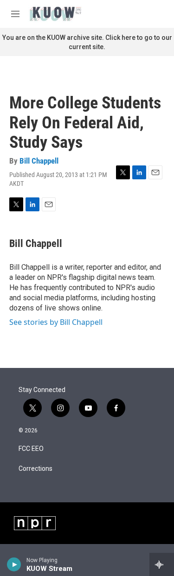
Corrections (35, 468)
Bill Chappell (38, 160)
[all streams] (161, 564)
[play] (14, 564)
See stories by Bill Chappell (56, 322)
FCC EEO (31, 448)
